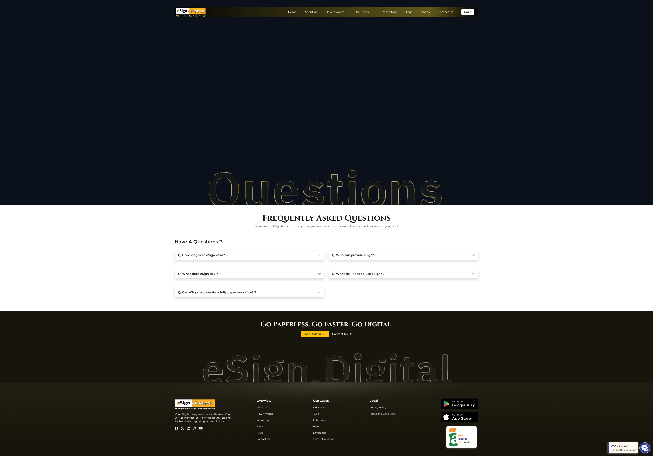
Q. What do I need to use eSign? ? (358, 274)
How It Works (335, 12)
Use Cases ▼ (363, 12)
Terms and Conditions (383, 413)
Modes (425, 12)
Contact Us (445, 12)
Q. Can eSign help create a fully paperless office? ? (217, 292)
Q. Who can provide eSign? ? (354, 255)
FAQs (260, 432)
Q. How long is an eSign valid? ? (202, 255)
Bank (316, 426)
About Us (311, 12)
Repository (389, 12)
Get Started (313, 334)
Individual (319, 407)
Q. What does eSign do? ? (198, 274)
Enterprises (319, 420)
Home (292, 12)
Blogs (408, 12)
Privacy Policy (378, 407)
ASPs (316, 413)
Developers (319, 432)
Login (467, 11)
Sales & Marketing (323, 439)
